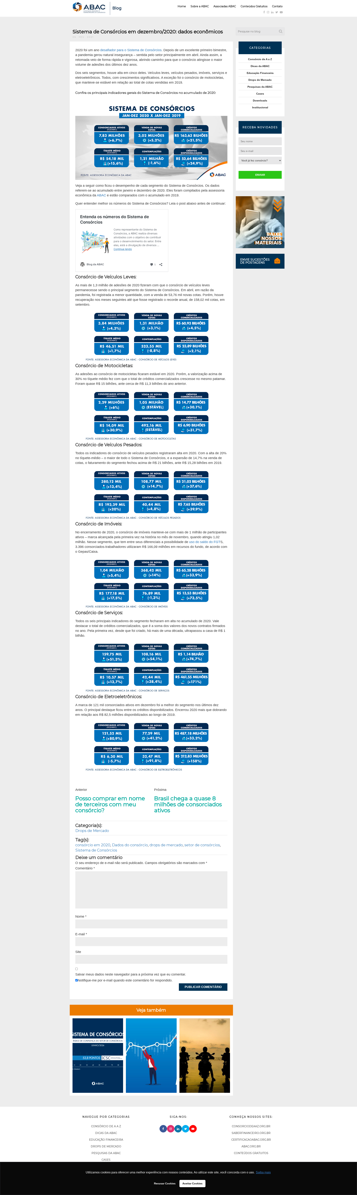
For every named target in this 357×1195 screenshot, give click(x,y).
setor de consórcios (202, 845)
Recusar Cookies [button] (165, 1183)
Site (78, 952)
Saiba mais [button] (263, 1172)
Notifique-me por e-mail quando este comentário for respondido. (125, 980)
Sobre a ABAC (200, 6)
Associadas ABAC (224, 6)
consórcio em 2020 (92, 845)
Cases (260, 93)
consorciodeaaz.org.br (251, 1126)
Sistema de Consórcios (96, 850)
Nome (80, 916)
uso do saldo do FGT (204, 542)
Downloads (260, 100)
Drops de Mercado (92, 830)
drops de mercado (166, 845)
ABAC (101, 195)
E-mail (81, 934)
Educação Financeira (260, 72)
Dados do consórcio (130, 845)
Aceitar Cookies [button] (192, 1183)
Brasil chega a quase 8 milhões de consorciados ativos (188, 804)
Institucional (260, 107)
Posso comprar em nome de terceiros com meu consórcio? (110, 804)
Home (182, 6)
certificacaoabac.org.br (251, 1139)
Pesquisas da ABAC (260, 86)
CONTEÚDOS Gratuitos (251, 1153)
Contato (277, 6)
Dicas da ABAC (260, 66)
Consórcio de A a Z (260, 59)
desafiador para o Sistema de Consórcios (131, 50)
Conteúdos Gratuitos (254, 6)
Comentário (85, 868)
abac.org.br (251, 1146)
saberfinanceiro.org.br (251, 1133)
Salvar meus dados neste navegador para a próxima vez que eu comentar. (130, 974)
